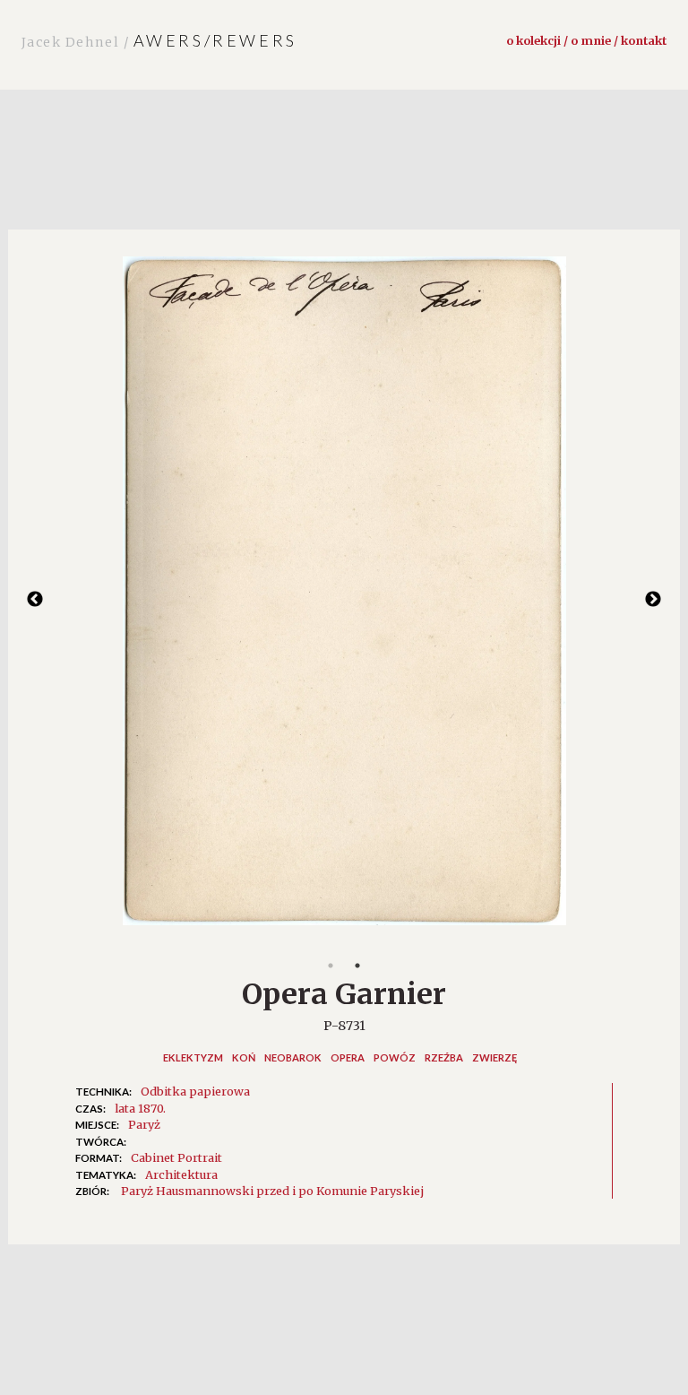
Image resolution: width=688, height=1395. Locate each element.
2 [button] (357, 966)
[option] (344, 599)
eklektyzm (193, 1057)
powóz (395, 1057)
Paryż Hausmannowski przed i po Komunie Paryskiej (272, 1190)
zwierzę (494, 1057)
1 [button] (331, 966)
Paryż (144, 1124)
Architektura (181, 1174)
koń (243, 1057)
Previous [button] (35, 600)
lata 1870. (140, 1108)
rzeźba (444, 1057)
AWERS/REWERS (159, 40)
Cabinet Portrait (176, 1157)
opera (348, 1057)
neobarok (293, 1057)
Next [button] (653, 600)
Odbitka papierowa (195, 1091)
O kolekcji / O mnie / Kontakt (586, 40)
